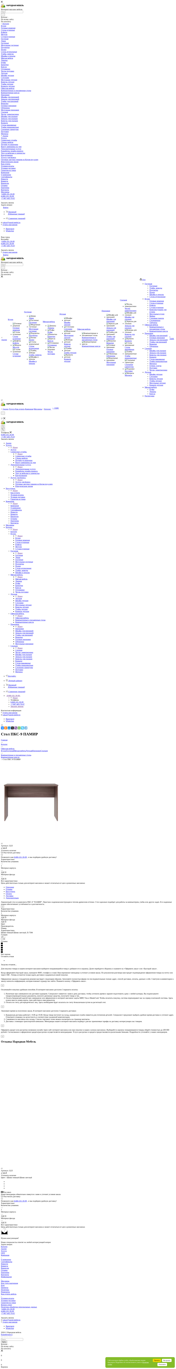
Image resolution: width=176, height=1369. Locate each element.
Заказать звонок (17, 706)
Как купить (15, 493)
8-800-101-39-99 (8, 194)
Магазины (5, 1281)
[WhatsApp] (19, 728)
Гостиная (19, 555)
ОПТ (3, 1253)
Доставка (9, 896)
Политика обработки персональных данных (19, 1307)
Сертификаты (6, 1262)
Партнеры (5, 1272)
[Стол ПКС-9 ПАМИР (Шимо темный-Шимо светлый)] (31, 831)
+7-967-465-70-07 (8, 198)
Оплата (9, 894)
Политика (5, 1290)
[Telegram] (25, 728)
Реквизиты (5, 1292)
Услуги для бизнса (22, 482)
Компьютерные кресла (10, 757)
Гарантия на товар (8, 1303)
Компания (15, 506)
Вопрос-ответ (6, 1305)
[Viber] (15, 728)
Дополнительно (12, 898)
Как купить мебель (8, 1294)
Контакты (5, 1275)
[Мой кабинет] (2, 416)
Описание (10, 887)
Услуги (13, 450)
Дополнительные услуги (25, 469)
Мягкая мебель (21, 579)
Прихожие (19, 629)
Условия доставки (8, 1300)
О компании (6, 1260)
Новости (4, 1264)
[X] (12, 728)
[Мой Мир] (9, 728)
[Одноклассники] (5, 728)
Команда (4, 1266)
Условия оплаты (7, 1298)
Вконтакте (10, 229)
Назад (15, 447)
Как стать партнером (9, 1283)
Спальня (18, 650)
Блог (3, 1285)
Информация (6, 1277)
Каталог (14, 532)
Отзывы (9, 889)
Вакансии (5, 1268)
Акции (4, 1249)
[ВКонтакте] (2, 728)
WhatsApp (10, 231)
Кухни (18, 538)
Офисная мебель (22, 618)
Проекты (4, 1288)
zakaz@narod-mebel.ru (11, 222)
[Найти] (3, 14)
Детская (18, 598)
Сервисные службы (23, 456)
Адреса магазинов (10, 225)
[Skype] (22, 728)
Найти (4, 1342)
